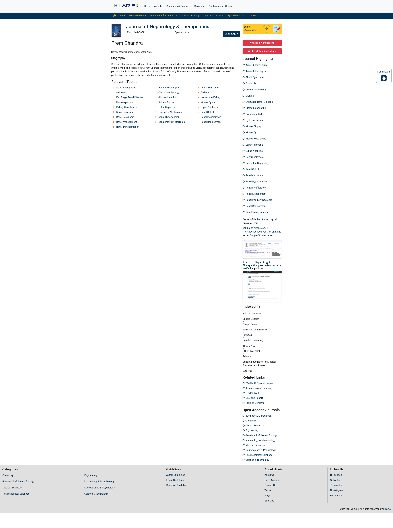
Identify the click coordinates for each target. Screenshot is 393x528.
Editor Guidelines (175, 480)
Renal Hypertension (168, 117)
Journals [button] (157, 6)
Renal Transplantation (127, 126)
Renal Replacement (211, 121)
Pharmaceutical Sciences (15, 493)
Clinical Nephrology (168, 92)
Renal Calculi (207, 112)
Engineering (90, 475)
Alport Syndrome (210, 87)
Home (147, 6)
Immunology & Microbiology (99, 481)
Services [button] (199, 6)
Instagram (337, 490)
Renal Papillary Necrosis (171, 121)
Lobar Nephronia (167, 107)
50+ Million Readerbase (263, 51)
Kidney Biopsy (166, 102)
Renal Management (126, 121)
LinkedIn (337, 485)
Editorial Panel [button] (136, 15)
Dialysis (205, 92)
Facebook (337, 474)
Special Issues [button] (236, 15)
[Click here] (125, 6)
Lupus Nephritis (209, 107)
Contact (229, 6)
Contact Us (270, 485)
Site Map (269, 500)
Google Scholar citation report (260, 219)
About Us (269, 474)
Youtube (337, 495)
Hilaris (387, 508)
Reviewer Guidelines (177, 485)
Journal (121, 15)
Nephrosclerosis (125, 112)
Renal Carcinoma (125, 117)
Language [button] (230, 33)
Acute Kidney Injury (168, 87)
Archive (220, 15)
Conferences (216, 6)
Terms (268, 490)
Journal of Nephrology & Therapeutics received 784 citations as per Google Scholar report (262, 232)
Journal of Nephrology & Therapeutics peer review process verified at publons (262, 265)
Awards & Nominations (262, 42)
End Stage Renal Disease (129, 97)
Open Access (272, 480)
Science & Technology (96, 493)
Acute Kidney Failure (127, 87)
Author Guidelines (175, 474)
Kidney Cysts (208, 102)
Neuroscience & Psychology (99, 487)
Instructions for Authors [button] (162, 15)
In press (208, 15)
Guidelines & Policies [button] (178, 6)
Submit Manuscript (190, 15)
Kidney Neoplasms (126, 107)
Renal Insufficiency (211, 117)
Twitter (336, 480)
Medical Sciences (12, 487)
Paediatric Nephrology (170, 112)
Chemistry (7, 475)
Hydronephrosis (124, 102)
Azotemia (121, 92)
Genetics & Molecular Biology (18, 481)
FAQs (267, 495)
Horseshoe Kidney (211, 97)
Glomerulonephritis (168, 97)
